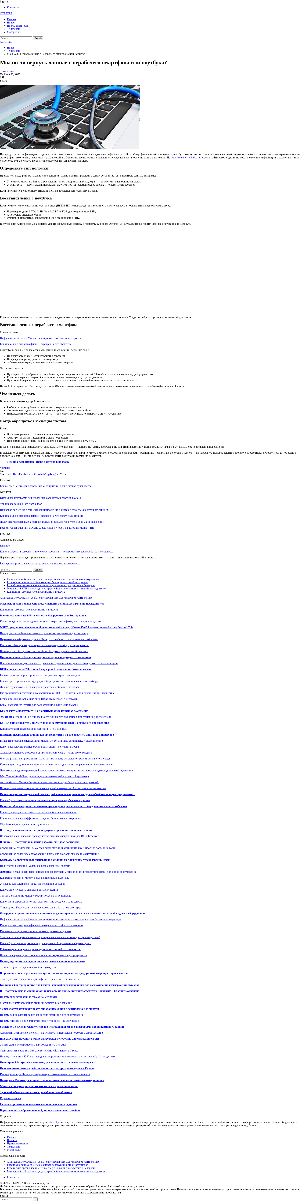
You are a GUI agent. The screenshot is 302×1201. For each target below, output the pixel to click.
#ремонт (5, 467)
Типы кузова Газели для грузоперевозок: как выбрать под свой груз (40, 907)
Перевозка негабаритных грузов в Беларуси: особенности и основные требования (49, 639)
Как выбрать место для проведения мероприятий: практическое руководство (46, 485)
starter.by (54, 1122)
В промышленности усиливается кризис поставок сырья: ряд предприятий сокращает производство (64, 973)
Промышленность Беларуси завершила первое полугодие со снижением (45, 657)
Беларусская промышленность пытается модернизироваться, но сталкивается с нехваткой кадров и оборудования (73, 913)
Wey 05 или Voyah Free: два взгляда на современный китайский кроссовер (44, 776)
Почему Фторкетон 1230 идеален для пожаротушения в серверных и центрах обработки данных (57, 1056)
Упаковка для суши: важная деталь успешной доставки (33, 883)
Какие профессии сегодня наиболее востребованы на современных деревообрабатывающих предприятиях (67, 794)
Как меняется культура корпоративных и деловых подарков (35, 931)
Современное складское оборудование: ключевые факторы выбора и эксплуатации (49, 853)
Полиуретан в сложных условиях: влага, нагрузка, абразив (35, 865)
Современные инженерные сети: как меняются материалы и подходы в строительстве (51, 1032)
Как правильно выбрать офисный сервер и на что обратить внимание (41, 925)
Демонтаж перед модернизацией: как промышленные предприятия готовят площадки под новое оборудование (66, 770)
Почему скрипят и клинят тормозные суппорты (28, 996)
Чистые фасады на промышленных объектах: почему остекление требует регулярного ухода (55, 758)
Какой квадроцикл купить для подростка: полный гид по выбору (39, 704)
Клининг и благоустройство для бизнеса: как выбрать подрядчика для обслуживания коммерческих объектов (69, 984)
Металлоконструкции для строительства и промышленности (39, 1086)
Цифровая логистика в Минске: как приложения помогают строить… (42, 338)
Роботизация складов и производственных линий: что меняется (40, 949)
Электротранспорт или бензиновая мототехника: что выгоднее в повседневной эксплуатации (56, 716)
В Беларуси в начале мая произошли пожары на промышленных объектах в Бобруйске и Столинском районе (69, 990)
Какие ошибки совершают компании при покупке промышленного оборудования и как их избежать (63, 806)
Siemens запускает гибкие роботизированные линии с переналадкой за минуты (49, 1008)
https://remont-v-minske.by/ (186, 157)
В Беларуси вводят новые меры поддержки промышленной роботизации (46, 830)
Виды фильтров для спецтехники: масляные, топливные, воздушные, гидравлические (51, 740)
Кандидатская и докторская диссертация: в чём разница (33, 728)
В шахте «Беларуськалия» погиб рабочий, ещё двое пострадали (40, 841)
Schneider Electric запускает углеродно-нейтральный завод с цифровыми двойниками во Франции (62, 1026)
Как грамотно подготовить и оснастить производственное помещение (44, 710)
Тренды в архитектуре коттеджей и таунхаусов (28, 967)
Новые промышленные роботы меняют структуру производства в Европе (47, 1068)
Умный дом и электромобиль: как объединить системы (33, 1044)
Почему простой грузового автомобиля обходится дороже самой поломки (44, 651)
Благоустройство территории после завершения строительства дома (40, 675)
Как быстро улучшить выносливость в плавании (29, 889)
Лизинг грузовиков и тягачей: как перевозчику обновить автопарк (40, 687)
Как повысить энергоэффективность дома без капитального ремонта (41, 818)
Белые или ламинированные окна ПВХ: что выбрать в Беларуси (38, 698)
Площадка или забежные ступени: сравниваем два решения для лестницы (44, 633)
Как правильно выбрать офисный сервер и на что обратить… (36, 343)
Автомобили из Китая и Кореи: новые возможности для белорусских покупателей (49, 782)
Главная (11, 19)
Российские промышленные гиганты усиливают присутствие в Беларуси (51, 585)
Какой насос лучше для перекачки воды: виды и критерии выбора (39, 746)
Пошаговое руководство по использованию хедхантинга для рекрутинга (43, 955)
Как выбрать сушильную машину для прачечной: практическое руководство (45, 943)
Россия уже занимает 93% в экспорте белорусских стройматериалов (47, 582)
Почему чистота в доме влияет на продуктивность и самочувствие (40, 1020)
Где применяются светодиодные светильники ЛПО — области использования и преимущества (57, 692)
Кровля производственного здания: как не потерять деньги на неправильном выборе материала (57, 764)
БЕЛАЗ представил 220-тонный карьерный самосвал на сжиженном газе (46, 669)
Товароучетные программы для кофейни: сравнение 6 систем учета (40, 979)
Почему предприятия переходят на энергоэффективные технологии (42, 961)
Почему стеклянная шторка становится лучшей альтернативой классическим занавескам (53, 788)
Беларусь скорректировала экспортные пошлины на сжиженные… (40, 563)
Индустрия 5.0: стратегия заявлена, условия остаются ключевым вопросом (47, 1062)
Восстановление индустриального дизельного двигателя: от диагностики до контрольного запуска (59, 663)
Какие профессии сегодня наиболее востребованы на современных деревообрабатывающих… (56, 551)
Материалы (14, 31)
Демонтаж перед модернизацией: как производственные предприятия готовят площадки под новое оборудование (68, 871)
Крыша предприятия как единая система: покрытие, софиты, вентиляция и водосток (50, 621)
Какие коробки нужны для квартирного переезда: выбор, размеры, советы (44, 645)
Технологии (14, 28)
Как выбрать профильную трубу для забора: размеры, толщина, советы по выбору (49, 681)
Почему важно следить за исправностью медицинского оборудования (41, 1014)
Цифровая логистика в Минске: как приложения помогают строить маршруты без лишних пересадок (60, 919)
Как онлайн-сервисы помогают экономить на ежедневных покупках (41, 901)
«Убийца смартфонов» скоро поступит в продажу (38, 461)
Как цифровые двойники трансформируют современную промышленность (45, 1074)
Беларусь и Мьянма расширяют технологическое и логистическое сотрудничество (52, 1080)
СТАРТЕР (6, 13)
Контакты (13, 7)
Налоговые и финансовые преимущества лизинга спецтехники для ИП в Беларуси (49, 835)
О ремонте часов (10, 1098)
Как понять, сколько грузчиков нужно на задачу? (36, 591)
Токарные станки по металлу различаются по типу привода (35, 895)
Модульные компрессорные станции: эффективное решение (36, 1002)
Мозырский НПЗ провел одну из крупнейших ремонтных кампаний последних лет (57, 588)
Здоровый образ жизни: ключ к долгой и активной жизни (36, 1092)
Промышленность (17, 25)
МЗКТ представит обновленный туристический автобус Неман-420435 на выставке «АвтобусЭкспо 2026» (66, 627)
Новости (12, 22)
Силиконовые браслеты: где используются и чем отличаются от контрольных (53, 579)
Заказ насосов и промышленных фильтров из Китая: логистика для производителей (50, 937)
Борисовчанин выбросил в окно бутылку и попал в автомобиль (40, 1110)
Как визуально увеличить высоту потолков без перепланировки (38, 812)
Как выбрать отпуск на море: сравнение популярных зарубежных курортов (45, 800)
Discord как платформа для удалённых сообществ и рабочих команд (40, 497)
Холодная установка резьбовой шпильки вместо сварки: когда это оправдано (46, 752)
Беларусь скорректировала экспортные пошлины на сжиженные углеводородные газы (55, 859)
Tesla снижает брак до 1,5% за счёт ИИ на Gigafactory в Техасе (39, 1050)
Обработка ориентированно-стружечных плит (27, 824)
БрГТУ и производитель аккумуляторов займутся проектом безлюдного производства (54, 722)
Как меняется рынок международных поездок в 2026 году (34, 877)
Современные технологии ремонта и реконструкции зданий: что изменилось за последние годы (57, 847)
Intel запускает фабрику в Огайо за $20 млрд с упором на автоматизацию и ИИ (49, 1038)
